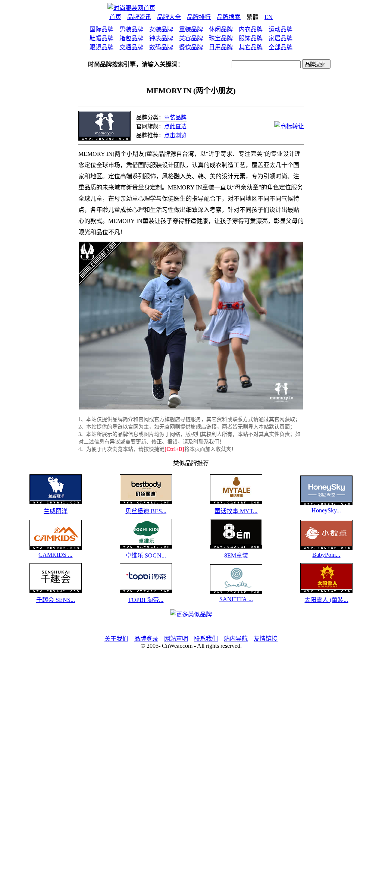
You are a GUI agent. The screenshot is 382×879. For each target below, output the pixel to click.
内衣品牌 (251, 29)
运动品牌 (280, 29)
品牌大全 (169, 17)
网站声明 (176, 638)
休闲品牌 (221, 29)
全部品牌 (280, 47)
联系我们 (206, 638)
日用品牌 (221, 47)
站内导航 (236, 638)
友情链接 (266, 638)
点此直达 (175, 126)
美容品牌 (191, 38)
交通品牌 (131, 47)
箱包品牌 (131, 38)
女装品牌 (161, 29)
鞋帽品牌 (101, 38)
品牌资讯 (139, 17)
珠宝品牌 (221, 38)
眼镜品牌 (101, 47)
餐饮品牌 (191, 47)
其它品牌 (251, 47)
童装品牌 (191, 29)
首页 (115, 17)
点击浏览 (175, 135)
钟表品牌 (161, 38)
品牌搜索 (229, 17)
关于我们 (116, 638)
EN (268, 17)
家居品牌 (280, 38)
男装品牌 (131, 29)
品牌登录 (146, 638)
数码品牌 (161, 47)
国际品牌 (101, 29)
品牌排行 (199, 17)
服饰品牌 (251, 38)
